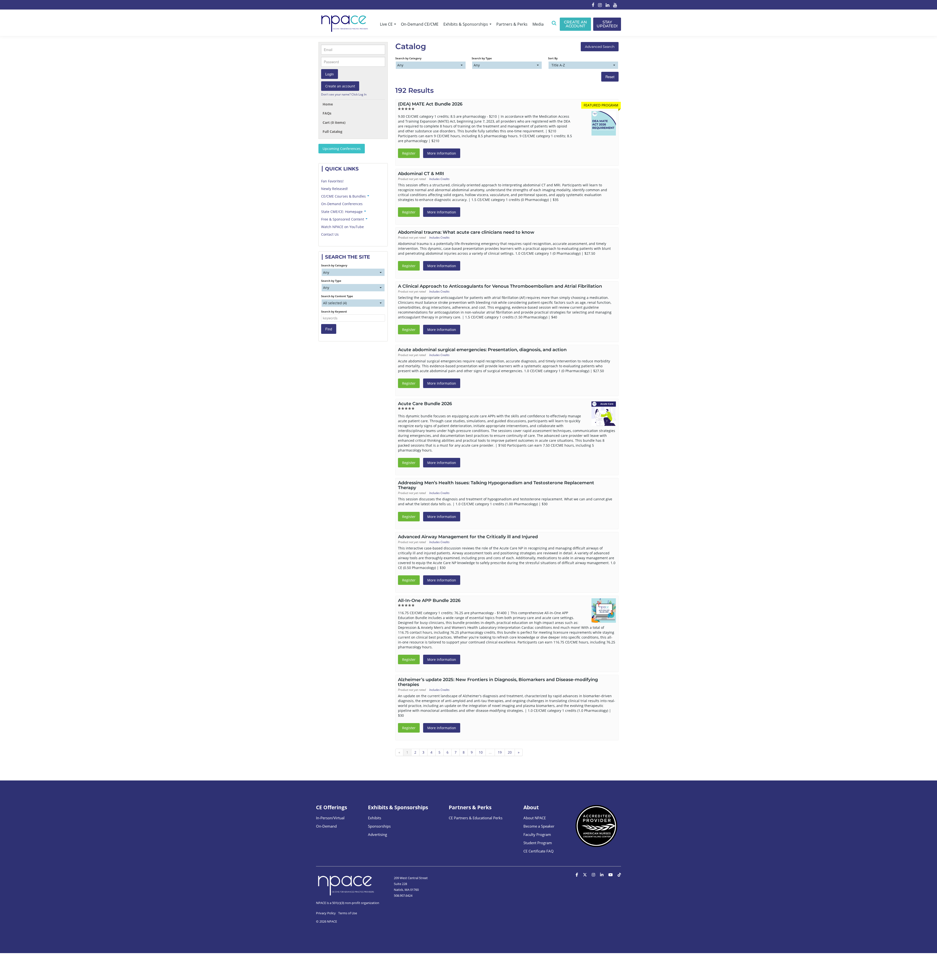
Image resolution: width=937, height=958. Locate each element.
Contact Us (330, 234)
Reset (609, 76)
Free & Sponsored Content (343, 219)
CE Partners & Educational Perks (475, 817)
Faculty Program (537, 834)
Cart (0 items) (334, 122)
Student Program (537, 842)
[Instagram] (600, 5)
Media (538, 24)
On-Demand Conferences (342, 203)
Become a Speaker (538, 826)
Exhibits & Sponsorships (466, 24)
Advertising (377, 834)
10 (481, 752)
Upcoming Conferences (342, 148)
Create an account (340, 86)
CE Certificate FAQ (538, 851)
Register (409, 153)
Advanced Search (599, 46)
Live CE (387, 24)
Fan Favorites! (332, 181)
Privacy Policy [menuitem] (326, 913)
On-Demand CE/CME (419, 24)
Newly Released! (334, 188)
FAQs (327, 113)
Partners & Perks (512, 24)
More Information (441, 153)
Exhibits (374, 817)
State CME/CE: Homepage (342, 211)
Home (328, 104)
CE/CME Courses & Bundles (344, 196)
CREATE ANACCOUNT (575, 24)
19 (500, 752)
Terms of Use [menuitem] (347, 913)
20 (510, 752)
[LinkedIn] (607, 5)
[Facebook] (593, 5)
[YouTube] (615, 5)
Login (329, 74)
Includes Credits (439, 179)
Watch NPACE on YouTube (342, 226)
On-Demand (326, 826)
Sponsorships (379, 826)
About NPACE (534, 817)
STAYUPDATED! (607, 24)
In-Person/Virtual (330, 817)
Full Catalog (332, 131)
